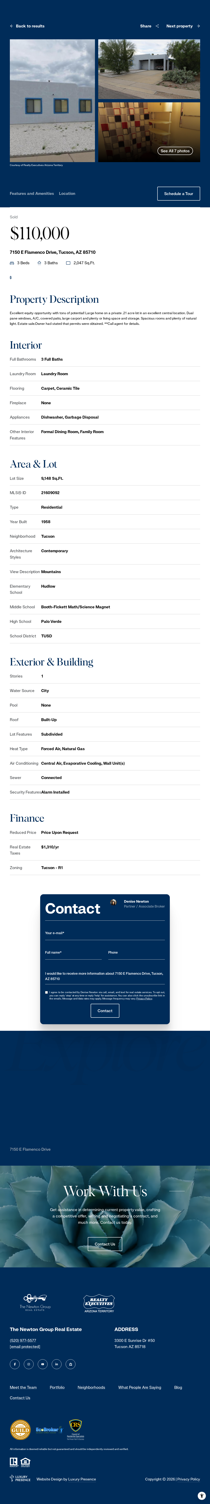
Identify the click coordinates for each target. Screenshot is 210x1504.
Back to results (30, 26)
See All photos (175, 151)
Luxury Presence (82, 1479)
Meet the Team (23, 1387)
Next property (180, 26)
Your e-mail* (54, 933)
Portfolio (57, 1387)
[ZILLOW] (70, 1364)
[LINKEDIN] (57, 1364)
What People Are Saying (139, 1387)
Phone (113, 952)
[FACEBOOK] (15, 1364)
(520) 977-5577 (23, 1340)
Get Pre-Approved (31, 277)
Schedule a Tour (178, 193)
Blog (178, 1387)
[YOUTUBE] (43, 1364)
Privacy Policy (144, 998)
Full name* (53, 952)
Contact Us (105, 1244)
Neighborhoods (91, 1387)
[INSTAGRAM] (29, 1364)
